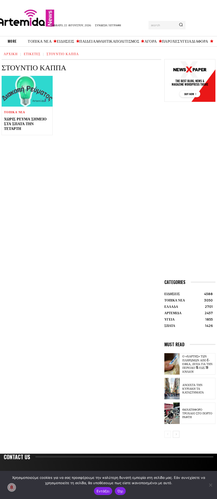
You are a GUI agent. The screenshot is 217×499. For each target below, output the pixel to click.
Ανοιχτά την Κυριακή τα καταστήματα (193, 389)
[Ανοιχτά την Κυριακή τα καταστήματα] (172, 388)
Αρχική (11, 53)
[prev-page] (167, 434)
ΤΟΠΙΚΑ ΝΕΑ (14, 112)
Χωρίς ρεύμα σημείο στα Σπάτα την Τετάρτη (25, 123)
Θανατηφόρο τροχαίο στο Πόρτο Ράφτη (197, 413)
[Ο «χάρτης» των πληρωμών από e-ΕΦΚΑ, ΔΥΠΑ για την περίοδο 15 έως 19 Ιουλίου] (172, 364)
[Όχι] (210, 485)
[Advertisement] (189, 196)
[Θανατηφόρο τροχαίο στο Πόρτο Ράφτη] (172, 413)
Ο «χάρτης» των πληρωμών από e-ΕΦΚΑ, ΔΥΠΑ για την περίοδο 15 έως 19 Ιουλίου (197, 363)
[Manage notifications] (11, 487)
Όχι (120, 491)
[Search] (181, 25)
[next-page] (176, 434)
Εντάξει (103, 491)
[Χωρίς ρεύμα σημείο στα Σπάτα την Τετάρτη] (27, 91)
